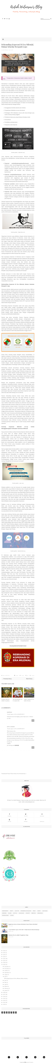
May (5, 982)
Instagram (42, 816)
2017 (4, 994)
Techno (11, 915)
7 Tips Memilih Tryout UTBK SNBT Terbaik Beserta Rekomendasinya (23, 929)
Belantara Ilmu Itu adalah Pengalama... (5, 700)
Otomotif (28, 913)
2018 (4, 992)
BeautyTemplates (30, 1062)
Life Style (7, 675)
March (5, 986)
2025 (4, 952)
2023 (4, 956)
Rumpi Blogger (5, 915)
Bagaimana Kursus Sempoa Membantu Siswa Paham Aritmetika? (22, 924)
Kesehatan (4, 913)
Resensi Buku (40, 913)
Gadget (39, 910)
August (6, 974)
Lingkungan (21, 913)
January (6, 990)
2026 (4, 950)
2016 (4, 996)
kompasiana (42, 821)
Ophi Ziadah (11, 726)
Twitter (25, 816)
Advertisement (5, 910)
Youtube (9, 821)
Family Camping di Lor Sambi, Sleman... (29, 700)
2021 (4, 960)
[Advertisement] (27, 23)
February (6, 988)
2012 (4, 1004)
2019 (4, 964)
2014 (4, 1000)
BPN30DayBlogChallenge (26, 910)
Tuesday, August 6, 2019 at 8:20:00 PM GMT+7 (16, 714)
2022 (4, 958)
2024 (4, 954)
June (5, 980)
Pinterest (26, 821)
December (6, 966)
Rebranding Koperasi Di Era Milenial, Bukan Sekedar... (16, 978)
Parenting (34, 913)
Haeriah (9, 712)
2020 (4, 962)
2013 (4, 1002)
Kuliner (9, 913)
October (6, 970)
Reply (33, 720)
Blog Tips (17, 910)
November (6, 968)
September (6, 972)
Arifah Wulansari (5, 50)
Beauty (11, 910)
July (5, 976)
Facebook (9, 816)
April (5, 984)
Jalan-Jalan (44, 910)
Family (34, 910)
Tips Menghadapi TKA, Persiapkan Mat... (18, 700)
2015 (4, 998)
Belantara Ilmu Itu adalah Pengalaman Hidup (18, 935)
